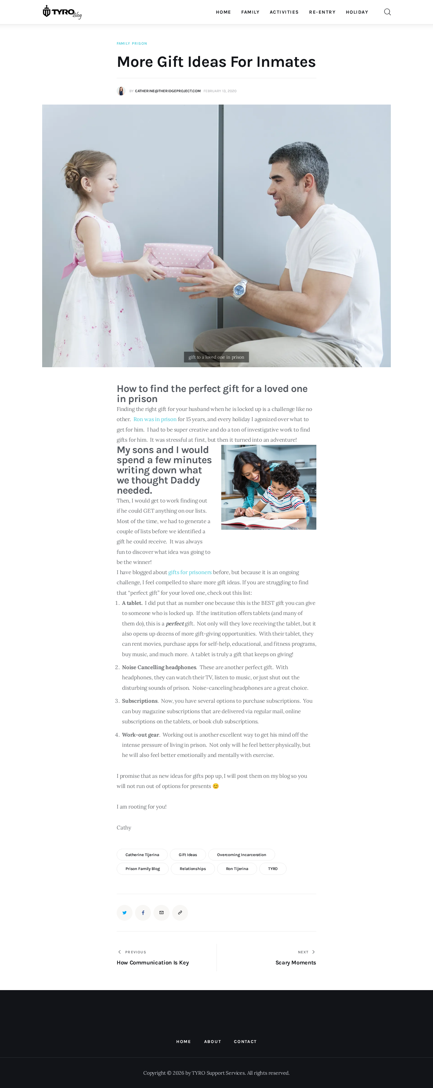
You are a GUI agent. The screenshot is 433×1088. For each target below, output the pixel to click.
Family (123, 43)
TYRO (273, 868)
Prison (139, 43)
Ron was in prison (155, 419)
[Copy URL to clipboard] (180, 913)
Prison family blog (143, 868)
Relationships (193, 868)
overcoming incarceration (241, 854)
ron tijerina (237, 868)
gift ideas (188, 854)
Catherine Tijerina (142, 854)
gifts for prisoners (190, 572)
